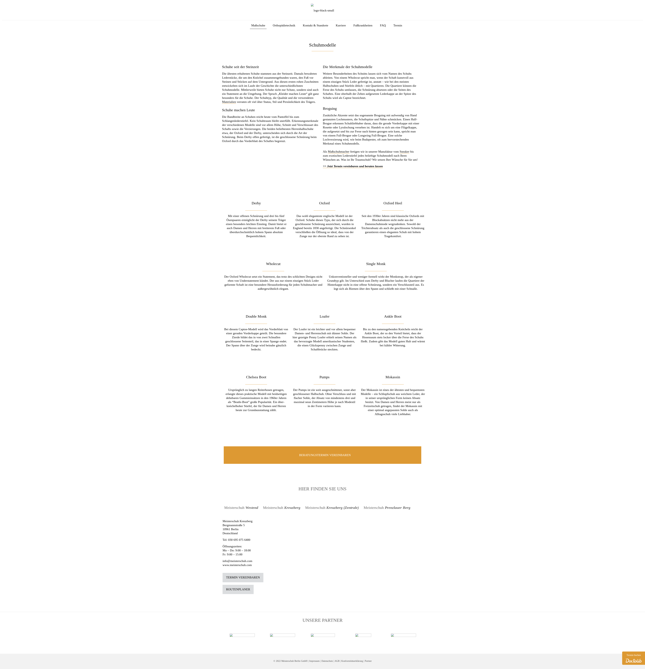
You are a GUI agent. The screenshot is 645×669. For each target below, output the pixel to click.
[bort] (339, 640)
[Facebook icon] (627, 4)
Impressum (314, 661)
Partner (368, 661)
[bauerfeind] (298, 640)
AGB (337, 661)
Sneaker (404, 151)
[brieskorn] (258, 637)
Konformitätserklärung (352, 661)
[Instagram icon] (639, 4)
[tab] (242, 507)
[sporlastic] (379, 635)
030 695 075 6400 (239, 539)
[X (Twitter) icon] (631, 4)
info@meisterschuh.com (237, 561)
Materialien (229, 102)
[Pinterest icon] (635, 4)
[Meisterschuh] (322, 10)
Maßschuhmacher (338, 151)
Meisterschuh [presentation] (241, 508)
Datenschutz (327, 661)
